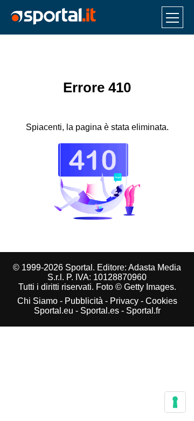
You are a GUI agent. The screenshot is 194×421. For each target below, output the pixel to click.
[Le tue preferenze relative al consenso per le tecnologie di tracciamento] (175, 402)
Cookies (161, 300)
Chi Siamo (37, 300)
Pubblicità (84, 300)
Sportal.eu (53, 310)
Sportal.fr (143, 310)
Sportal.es (99, 310)
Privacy (124, 300)
